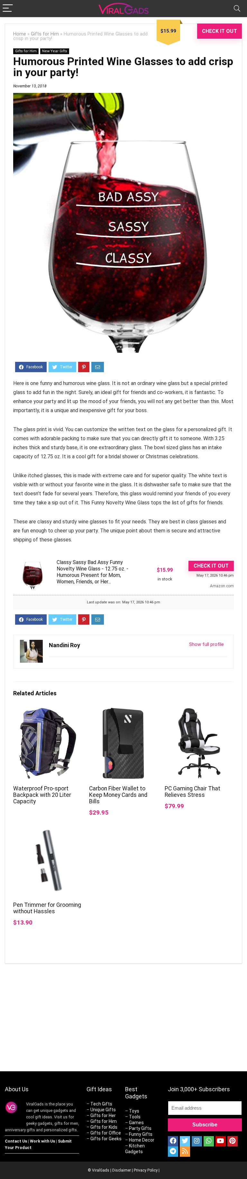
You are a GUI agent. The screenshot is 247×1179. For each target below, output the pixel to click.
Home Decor (141, 1140)
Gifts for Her (103, 1115)
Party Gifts (140, 1128)
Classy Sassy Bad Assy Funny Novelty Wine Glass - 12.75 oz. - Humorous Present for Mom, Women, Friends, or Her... (92, 572)
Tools (135, 1116)
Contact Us (16, 1141)
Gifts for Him (45, 34)
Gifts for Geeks (106, 1138)
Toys (134, 1111)
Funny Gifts (140, 1134)
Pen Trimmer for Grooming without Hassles (47, 908)
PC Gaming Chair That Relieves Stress (192, 791)
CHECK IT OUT (219, 31)
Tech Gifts (101, 1103)
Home (19, 34)
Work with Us (42, 1141)
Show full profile (206, 644)
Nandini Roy (64, 645)
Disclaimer (121, 1170)
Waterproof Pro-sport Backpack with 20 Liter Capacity (42, 795)
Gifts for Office (105, 1132)
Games (136, 1122)
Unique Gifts (103, 1109)
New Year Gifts (54, 51)
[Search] (237, 8)
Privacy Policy (146, 1170)
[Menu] (7, 8)
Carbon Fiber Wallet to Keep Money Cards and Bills (118, 795)
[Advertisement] (183, 1018)
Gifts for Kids (103, 1127)
